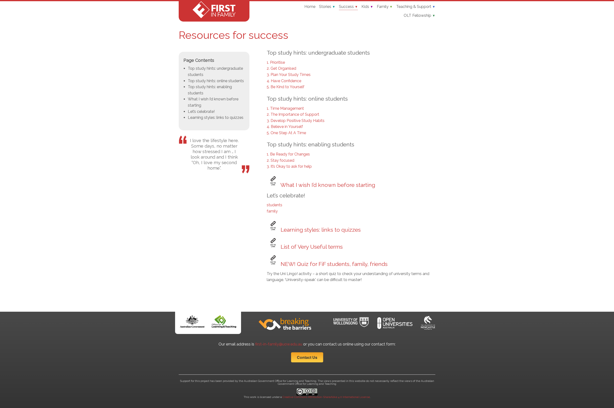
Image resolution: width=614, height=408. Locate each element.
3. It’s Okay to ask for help (289, 166)
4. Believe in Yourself (285, 126)
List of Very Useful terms (311, 246)
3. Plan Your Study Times (289, 74)
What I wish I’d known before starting (327, 185)
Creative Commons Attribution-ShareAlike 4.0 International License (326, 397)
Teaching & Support (415, 6)
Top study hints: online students (216, 81)
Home (309, 6)
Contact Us (307, 357)
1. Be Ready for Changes (288, 154)
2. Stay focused (280, 160)
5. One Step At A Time (286, 133)
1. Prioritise (276, 62)
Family (385, 6)
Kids (367, 6)
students (274, 205)
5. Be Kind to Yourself (285, 87)
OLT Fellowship (419, 15)
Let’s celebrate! (201, 111)
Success (348, 6)
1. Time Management (285, 108)
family (272, 211)
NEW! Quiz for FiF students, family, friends (333, 264)
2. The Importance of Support (293, 114)
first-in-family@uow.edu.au (278, 344)
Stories (327, 6)
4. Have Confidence (284, 81)
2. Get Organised (281, 68)
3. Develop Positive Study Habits (296, 120)
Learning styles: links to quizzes (215, 117)
